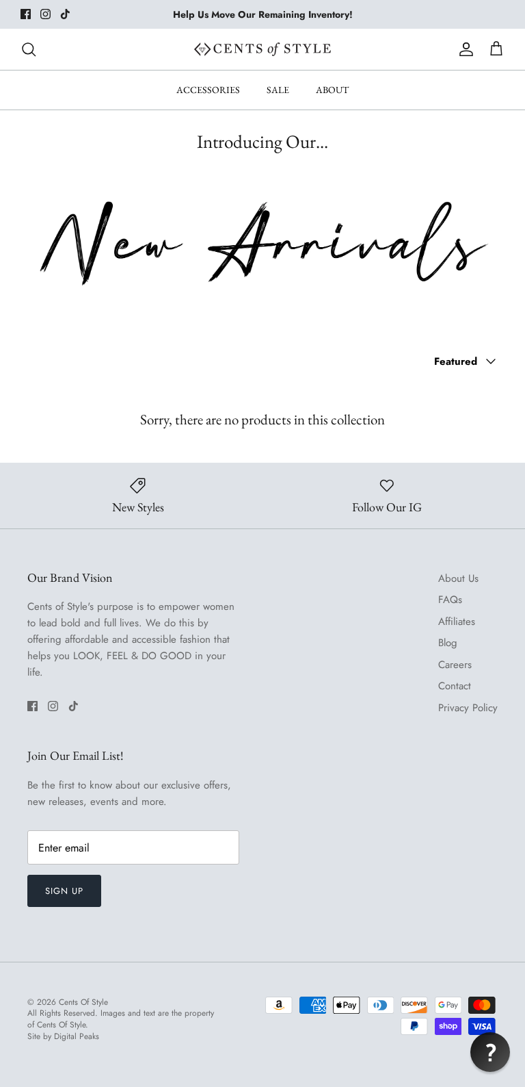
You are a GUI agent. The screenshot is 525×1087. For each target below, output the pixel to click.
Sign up (64, 890)
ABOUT (332, 90)
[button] (490, 1052)
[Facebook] (26, 14)
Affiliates (456, 621)
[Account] (463, 49)
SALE (278, 90)
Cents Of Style (83, 1002)
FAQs (450, 599)
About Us (458, 578)
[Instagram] (45, 14)
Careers (455, 664)
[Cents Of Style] (262, 49)
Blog (447, 642)
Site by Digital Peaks (63, 1037)
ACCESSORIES (208, 90)
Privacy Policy (468, 707)
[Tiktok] (65, 14)
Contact (454, 685)
